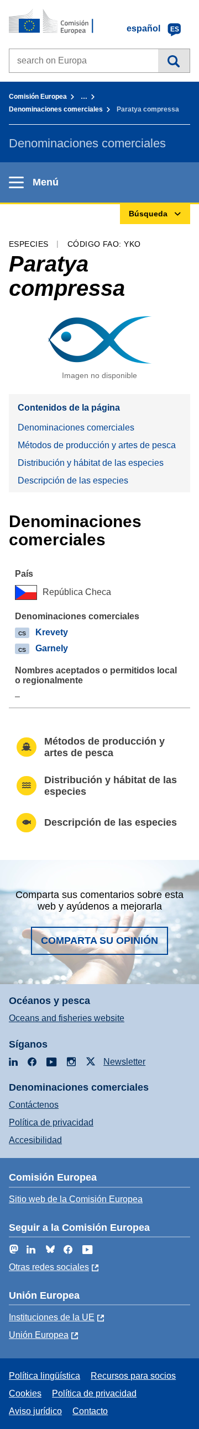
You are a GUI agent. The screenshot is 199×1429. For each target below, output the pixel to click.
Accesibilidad (35, 1140)
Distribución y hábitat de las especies (91, 463)
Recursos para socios (133, 1375)
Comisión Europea (38, 96)
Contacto (90, 1411)
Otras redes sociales (49, 1267)
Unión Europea (39, 1335)
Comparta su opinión (99, 940)
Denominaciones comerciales (56, 109)
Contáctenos (34, 1104)
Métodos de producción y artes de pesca (97, 445)
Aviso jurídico (35, 1411)
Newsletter (124, 1061)
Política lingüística (44, 1375)
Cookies (25, 1393)
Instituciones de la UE (52, 1317)
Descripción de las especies (73, 480)
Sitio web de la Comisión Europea (76, 1199)
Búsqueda (174, 60)
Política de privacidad (51, 1122)
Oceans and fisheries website (66, 1018)
